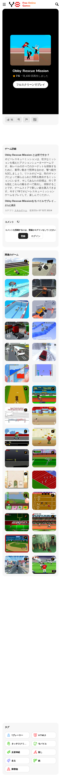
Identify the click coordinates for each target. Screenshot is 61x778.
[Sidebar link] (4, 4)
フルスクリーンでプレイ (30, 84)
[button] (10, 205)
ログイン (35, 236)
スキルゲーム (20, 210)
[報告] (26, 119)
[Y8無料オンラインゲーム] (14, 4)
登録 (23, 236)
